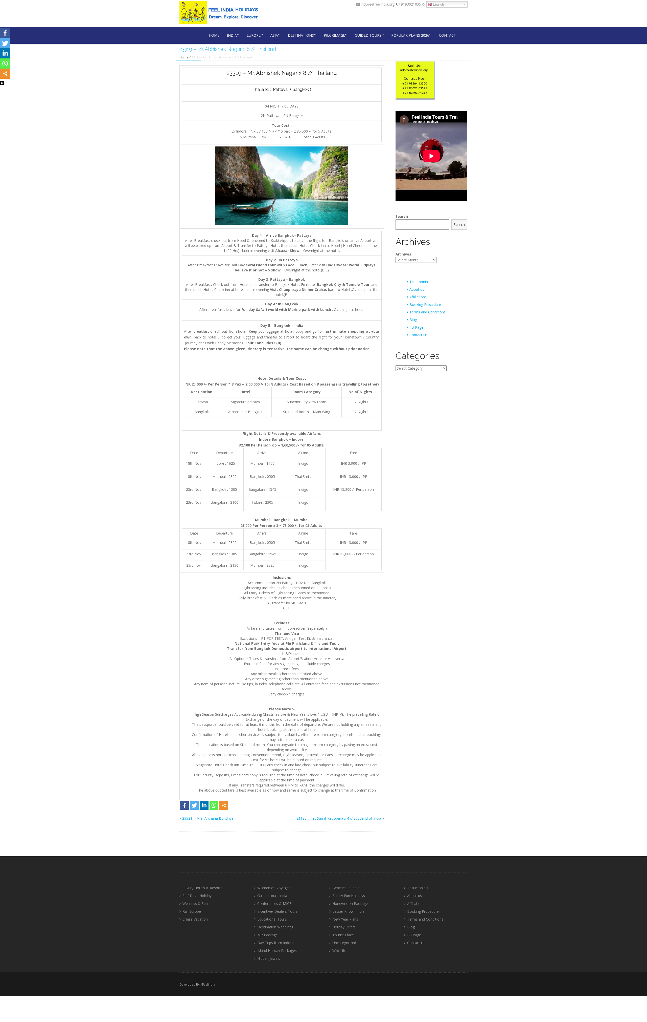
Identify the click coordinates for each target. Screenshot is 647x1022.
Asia (274, 35)
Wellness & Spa (195, 903)
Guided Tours (368, 35)
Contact (447, 35)
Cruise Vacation (195, 919)
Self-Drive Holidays (197, 895)
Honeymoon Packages (350, 903)
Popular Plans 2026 (410, 35)
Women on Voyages (273, 887)
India (232, 35)
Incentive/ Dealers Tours (277, 911)
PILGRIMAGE (334, 35)
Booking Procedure (425, 304)
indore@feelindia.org (377, 4)
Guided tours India (272, 895)
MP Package (267, 934)
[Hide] (2, 83)
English (438, 4)
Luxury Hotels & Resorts (202, 887)
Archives (403, 254)
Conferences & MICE (274, 903)
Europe (254, 35)
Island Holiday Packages (277, 950)
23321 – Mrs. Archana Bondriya (208, 818)
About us (416, 289)
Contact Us (418, 334)
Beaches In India (345, 887)
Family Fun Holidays (348, 895)
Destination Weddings (275, 927)
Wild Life (339, 950)
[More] (223, 805)
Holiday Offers (344, 927)
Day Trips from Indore (275, 942)
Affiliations (418, 296)
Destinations (301, 35)
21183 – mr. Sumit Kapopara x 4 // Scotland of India (338, 818)
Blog (413, 319)
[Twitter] (194, 805)
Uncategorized (344, 942)
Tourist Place (343, 934)
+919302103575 (412, 4)
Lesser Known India (348, 911)
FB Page (416, 327)
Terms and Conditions (427, 312)
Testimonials (419, 281)
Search (402, 216)
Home (214, 35)
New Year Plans (345, 919)
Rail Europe (191, 911)
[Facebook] (184, 805)
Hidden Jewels (268, 958)
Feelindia (208, 984)
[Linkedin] (204, 805)
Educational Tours (272, 919)
